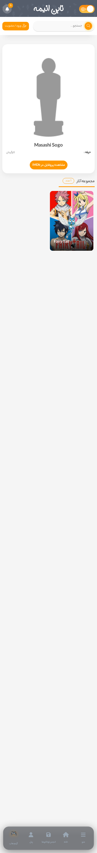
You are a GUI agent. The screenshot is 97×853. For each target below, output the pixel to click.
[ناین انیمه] (48, 9)
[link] (13, 838)
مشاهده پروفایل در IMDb (48, 165)
